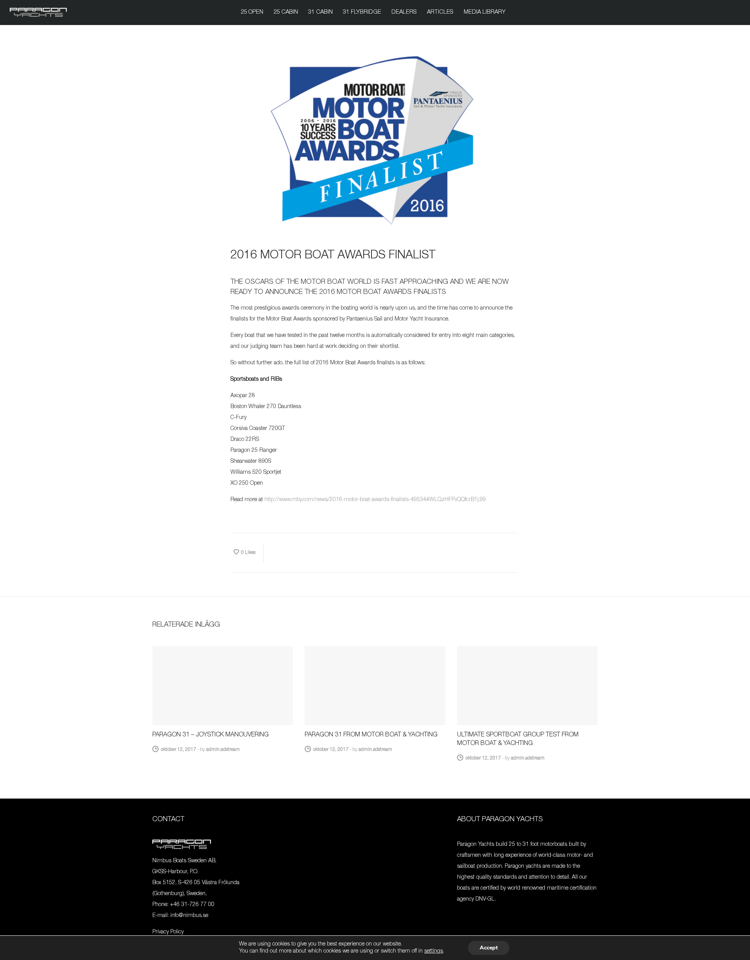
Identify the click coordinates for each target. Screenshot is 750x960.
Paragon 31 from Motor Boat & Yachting (371, 735)
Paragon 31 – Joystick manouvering (210, 735)
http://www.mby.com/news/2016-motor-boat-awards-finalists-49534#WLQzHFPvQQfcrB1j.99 (375, 500)
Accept (489, 947)
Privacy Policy (168, 932)
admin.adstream (223, 749)
